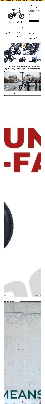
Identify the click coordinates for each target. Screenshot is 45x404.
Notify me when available (34, 22)
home (4, 3)
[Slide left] (4, 13)
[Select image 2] (14, 22)
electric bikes (7, 3)
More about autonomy (6, 71)
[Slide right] (27, 13)
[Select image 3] (18, 22)
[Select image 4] (22, 22)
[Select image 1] (11, 22)
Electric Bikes (32, 5)
